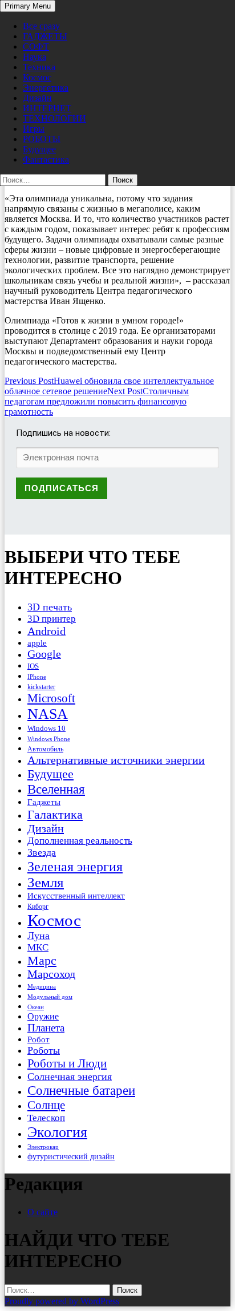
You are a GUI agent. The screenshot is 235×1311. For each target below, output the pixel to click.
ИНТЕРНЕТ (47, 108)
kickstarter (41, 687)
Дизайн (37, 98)
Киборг (37, 907)
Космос (37, 77)
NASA (47, 714)
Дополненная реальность (79, 840)
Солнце (46, 1105)
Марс (41, 960)
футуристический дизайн (71, 1156)
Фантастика (46, 159)
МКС (37, 947)
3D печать (49, 607)
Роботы (43, 1050)
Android (46, 631)
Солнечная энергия (69, 1076)
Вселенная (56, 789)
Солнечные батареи (81, 1090)
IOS (33, 666)
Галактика (55, 814)
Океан (35, 1007)
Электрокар (43, 1146)
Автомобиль (45, 749)
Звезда (41, 852)
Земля (45, 882)
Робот (38, 1039)
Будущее (39, 149)
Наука (34, 57)
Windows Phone (48, 738)
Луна (38, 935)
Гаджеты (43, 802)
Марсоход (51, 974)
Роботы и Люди (67, 1063)
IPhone (36, 676)
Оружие (43, 1016)
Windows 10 (46, 728)
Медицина (41, 987)
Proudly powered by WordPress (62, 1301)
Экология (57, 1132)
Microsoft (51, 698)
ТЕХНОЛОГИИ (54, 118)
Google (44, 654)
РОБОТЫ (41, 139)
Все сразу (41, 26)
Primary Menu (28, 6)
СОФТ (36, 46)
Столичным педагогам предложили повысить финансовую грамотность (97, 401)
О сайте (42, 1212)
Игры (33, 128)
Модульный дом (49, 997)
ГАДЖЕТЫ (45, 36)
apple (37, 643)
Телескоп (46, 1117)
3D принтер (51, 618)
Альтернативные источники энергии (116, 760)
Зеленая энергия (75, 866)
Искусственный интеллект (76, 895)
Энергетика (45, 87)
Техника (39, 67)
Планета (45, 1028)
